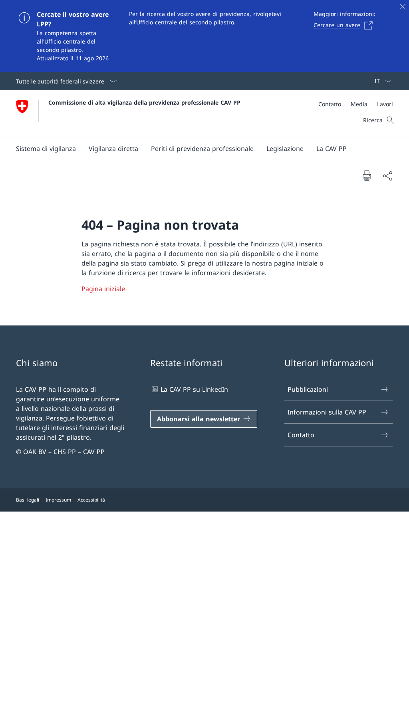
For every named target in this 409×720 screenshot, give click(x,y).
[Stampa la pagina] (366, 175)
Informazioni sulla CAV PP (327, 412)
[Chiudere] (402, 6)
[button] (46, 148)
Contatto (301, 434)
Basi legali (27, 499)
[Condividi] (387, 176)
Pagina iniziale (103, 288)
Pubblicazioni (308, 389)
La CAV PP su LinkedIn (194, 389)
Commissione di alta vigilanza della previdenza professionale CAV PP (144, 102)
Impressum (58, 499)
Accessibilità (91, 499)
